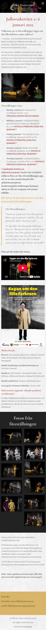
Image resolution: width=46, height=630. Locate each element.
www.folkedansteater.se (22, 601)
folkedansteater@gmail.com (21, 605)
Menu (42, 3)
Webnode (28, 627)
